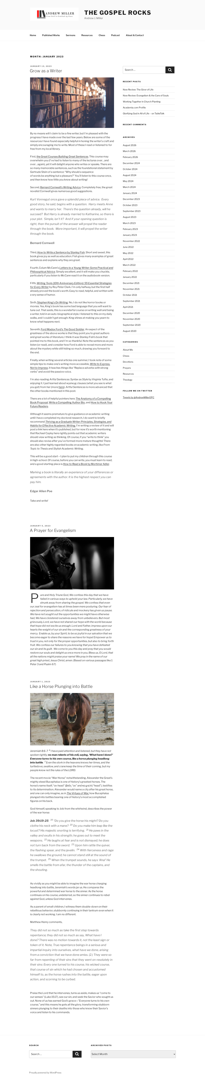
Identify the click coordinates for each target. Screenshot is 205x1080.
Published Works (51, 35)
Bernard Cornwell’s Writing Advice (60, 187)
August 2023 (129, 217)
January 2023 (130, 235)
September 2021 (131, 301)
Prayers (127, 367)
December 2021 (131, 283)
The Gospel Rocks (117, 12)
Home (33, 35)
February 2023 (130, 229)
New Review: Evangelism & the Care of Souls (146, 95)
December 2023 (131, 199)
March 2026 (129, 151)
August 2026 (129, 145)
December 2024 (131, 163)
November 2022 (131, 241)
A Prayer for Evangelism (53, 530)
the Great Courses (62, 156)
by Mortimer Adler (86, 464)
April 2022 (128, 259)
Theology (127, 379)
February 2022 (130, 271)
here (61, 387)
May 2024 (128, 181)
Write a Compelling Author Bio (67, 402)
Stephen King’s (52, 302)
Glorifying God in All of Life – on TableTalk (143, 113)
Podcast (115, 35)
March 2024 (129, 187)
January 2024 (130, 193)
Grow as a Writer (46, 70)
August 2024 (129, 175)
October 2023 (130, 205)
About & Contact (135, 35)
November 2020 (131, 319)
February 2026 (130, 157)
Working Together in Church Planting (141, 101)
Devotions (128, 361)
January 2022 (130, 277)
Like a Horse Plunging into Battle (61, 686)
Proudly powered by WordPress (45, 1072)
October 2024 (130, 169)
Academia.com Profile (134, 107)
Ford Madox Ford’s (62, 329)
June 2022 (128, 247)
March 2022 (129, 265)
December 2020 (131, 313)
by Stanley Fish (61, 252)
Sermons (70, 35)
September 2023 (131, 211)
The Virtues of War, (78, 793)
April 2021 (128, 307)
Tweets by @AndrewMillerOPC (138, 397)
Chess (102, 35)
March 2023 (129, 223)
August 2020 (129, 331)
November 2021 (131, 289)
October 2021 (130, 295)
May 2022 (128, 253)
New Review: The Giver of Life (138, 89)
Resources (87, 35)
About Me (128, 349)
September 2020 (132, 325)
